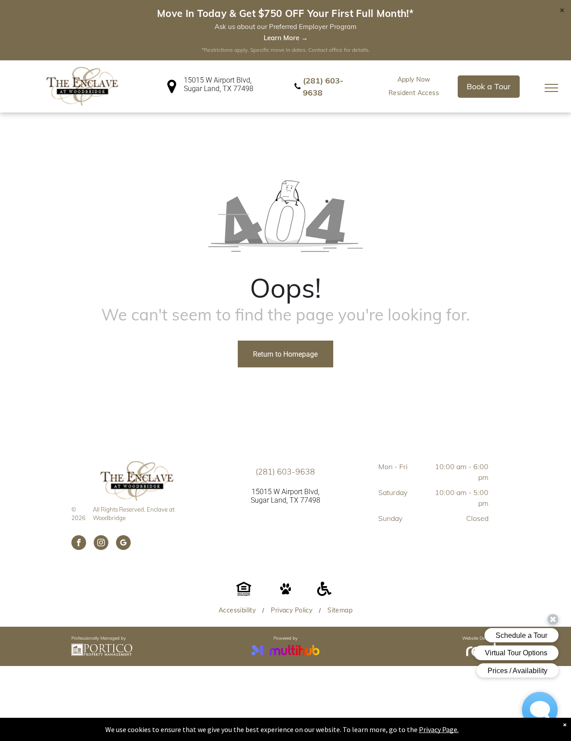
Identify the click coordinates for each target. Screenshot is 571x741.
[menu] (551, 88)
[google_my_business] (123, 543)
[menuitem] (414, 80)
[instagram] (101, 543)
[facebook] (78, 543)
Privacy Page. (439, 729)
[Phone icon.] (297, 91)
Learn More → (286, 37)
